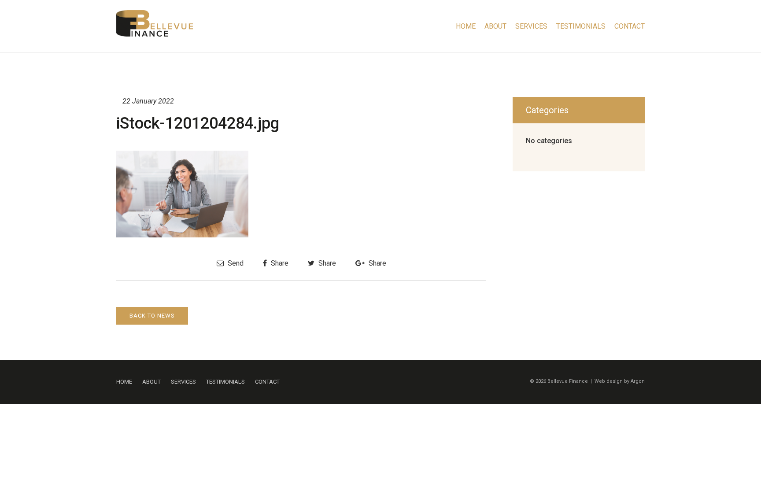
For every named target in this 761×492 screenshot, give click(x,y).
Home (466, 26)
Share (278, 263)
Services (531, 26)
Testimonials (581, 26)
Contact (629, 26)
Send (235, 263)
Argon (638, 381)
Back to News (152, 315)
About (495, 26)
